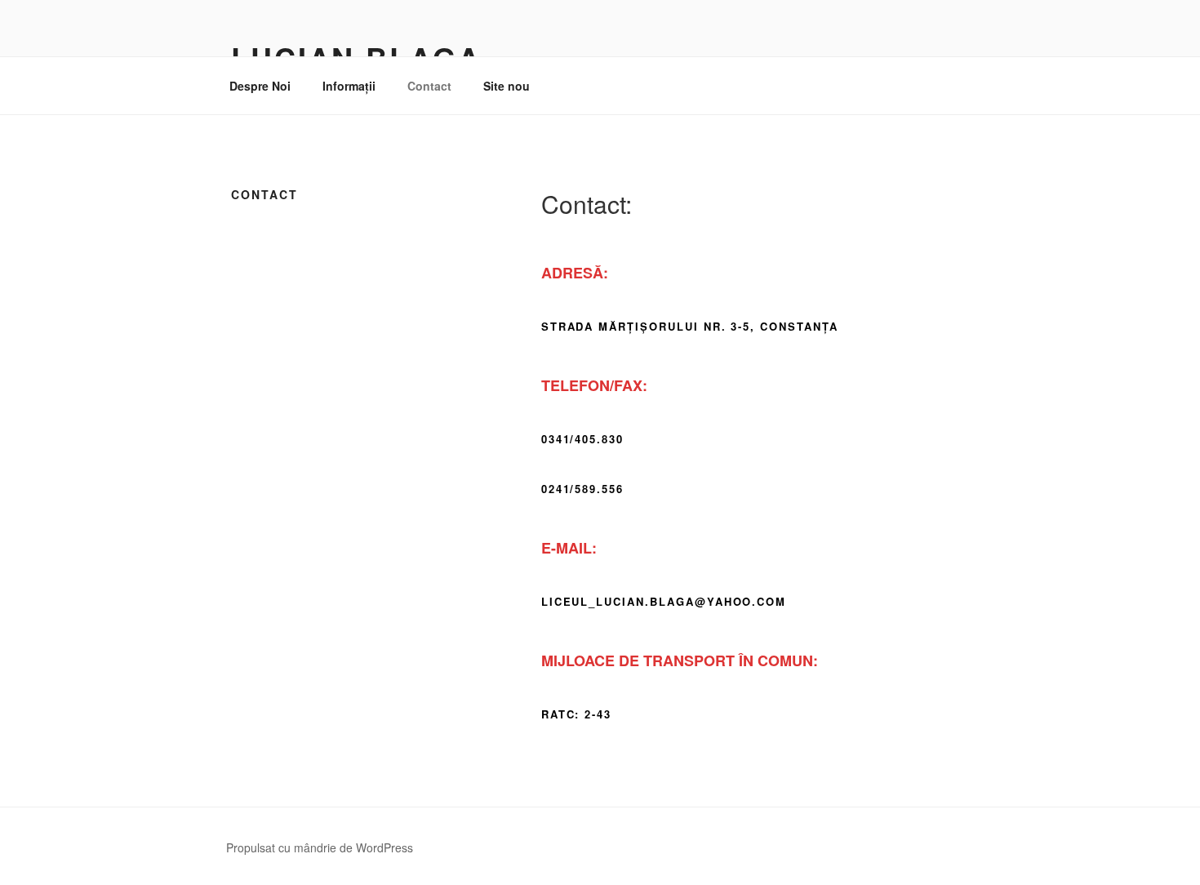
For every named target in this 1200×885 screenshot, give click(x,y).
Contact (429, 86)
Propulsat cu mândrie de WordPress (319, 847)
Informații (349, 86)
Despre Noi (260, 86)
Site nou (506, 86)
